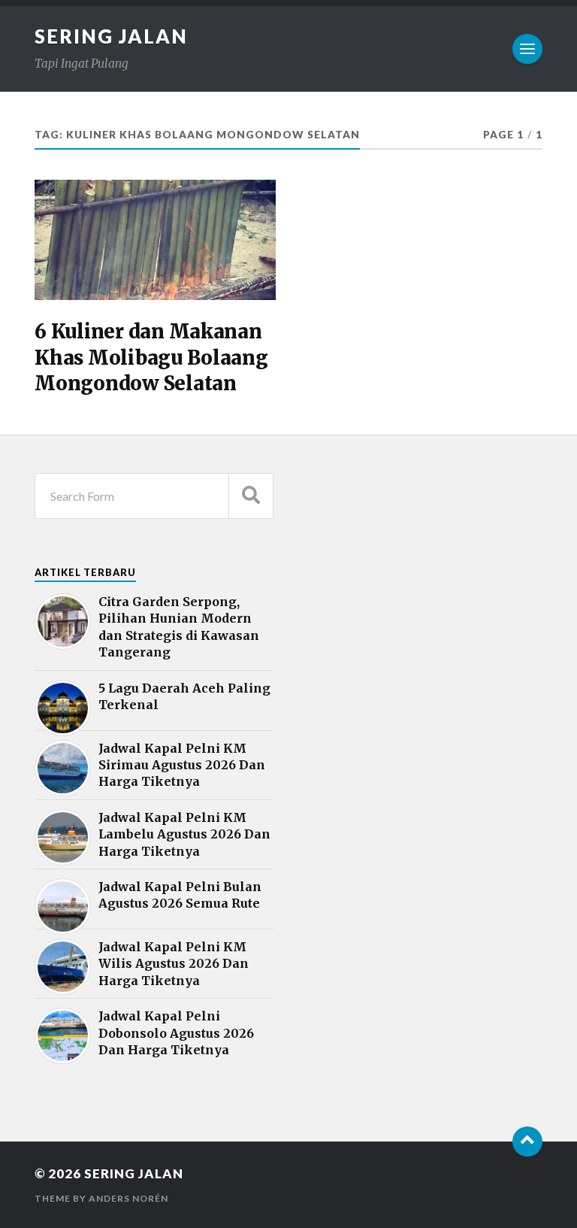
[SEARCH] (250, 496)
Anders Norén (128, 1198)
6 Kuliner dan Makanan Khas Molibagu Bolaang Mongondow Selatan (151, 358)
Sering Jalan (111, 36)
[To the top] (527, 1141)
